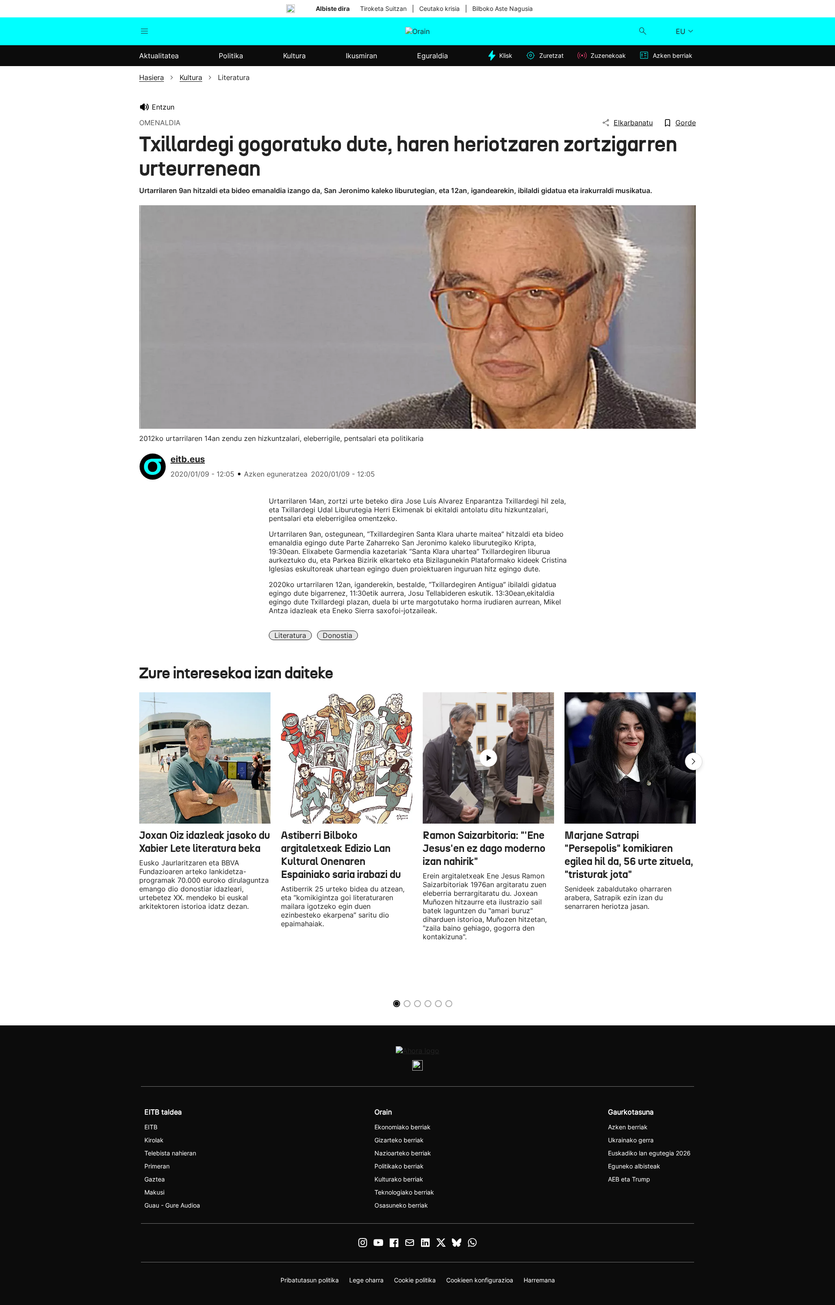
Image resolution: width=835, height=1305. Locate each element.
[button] (693, 761)
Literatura (290, 635)
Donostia (337, 635)
